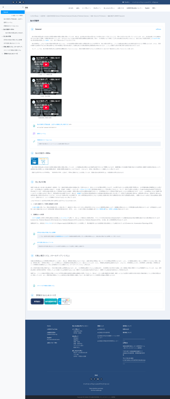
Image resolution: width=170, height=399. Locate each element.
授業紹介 (76, 340)
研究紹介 (76, 338)
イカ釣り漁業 (35, 207)
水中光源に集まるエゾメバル (12, 43)
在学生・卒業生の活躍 (80, 356)
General (5, 12)
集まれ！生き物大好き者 (80, 352)
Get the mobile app (96, 390)
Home (49, 326)
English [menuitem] (147, 8)
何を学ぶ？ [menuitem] (97, 8)
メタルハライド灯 (85, 189)
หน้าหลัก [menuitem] (71, 8)
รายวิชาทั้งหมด (34, 16)
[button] (126, 2)
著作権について (127, 332)
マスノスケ (48, 223)
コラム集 (76, 354)
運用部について (127, 326)
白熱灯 (79, 193)
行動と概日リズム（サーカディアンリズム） (13, 46)
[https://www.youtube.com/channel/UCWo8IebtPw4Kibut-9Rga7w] (20, 2)
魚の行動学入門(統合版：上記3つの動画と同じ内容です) (14, 19)
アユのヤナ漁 (156, 38)
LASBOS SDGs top (52, 334)
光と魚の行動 (7, 36)
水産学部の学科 (78, 331)
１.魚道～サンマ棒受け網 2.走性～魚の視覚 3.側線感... (14, 15)
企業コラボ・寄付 (52, 343)
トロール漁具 (36, 218)
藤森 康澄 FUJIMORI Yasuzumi (116, 16)
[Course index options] (23, 7)
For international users (53, 339)
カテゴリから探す (78, 345)
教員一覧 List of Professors (98, 16)
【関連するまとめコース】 (10, 53)
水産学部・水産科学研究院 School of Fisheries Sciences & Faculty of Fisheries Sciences (64, 16)
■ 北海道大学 (101, 329)
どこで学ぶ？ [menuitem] (86, 8)
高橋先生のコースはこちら (11, 26)
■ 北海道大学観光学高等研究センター (108, 341)
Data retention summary (96, 388)
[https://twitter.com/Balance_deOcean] (13, 2)
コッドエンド (65, 218)
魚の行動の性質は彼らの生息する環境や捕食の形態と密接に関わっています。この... (14, 33)
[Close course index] (3, 7)
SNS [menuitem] (153, 8)
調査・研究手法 (78, 343)
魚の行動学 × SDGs (8, 29)
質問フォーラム (8, 22)
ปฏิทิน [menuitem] (77, 8)
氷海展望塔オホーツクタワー (62, 236)
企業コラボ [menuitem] (121, 8)
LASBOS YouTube (52, 329)
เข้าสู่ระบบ (155, 2)
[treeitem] (13, 19)
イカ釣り (46, 40)
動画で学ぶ (77, 347)
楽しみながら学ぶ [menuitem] (109, 8)
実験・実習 (77, 342)
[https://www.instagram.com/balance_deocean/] (23, 2)
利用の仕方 (126, 329)
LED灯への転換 (113, 209)
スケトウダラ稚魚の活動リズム (12, 50)
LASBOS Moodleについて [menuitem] (134, 8)
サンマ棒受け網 (101, 209)
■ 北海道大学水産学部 (104, 332)
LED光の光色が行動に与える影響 (13, 39)
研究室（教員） (78, 333)
